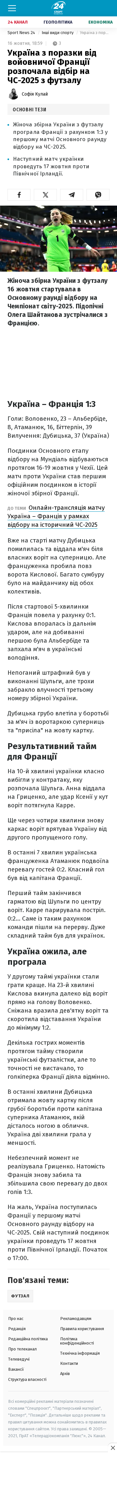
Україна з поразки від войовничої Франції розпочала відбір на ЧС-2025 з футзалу (95, 32)
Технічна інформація (80, 1353)
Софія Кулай (35, 94)
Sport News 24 (21, 32)
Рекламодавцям (75, 1318)
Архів (65, 1373)
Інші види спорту (58, 32)
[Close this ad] (112, 1447)
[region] (58, 1469)
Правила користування (82, 1328)
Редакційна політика (28, 1338)
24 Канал (18, 22)
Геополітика (58, 22)
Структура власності (27, 1379)
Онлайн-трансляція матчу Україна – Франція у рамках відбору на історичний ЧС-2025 (56, 516)
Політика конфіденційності (77, 1341)
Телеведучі (19, 1359)
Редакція (17, 1328)
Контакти (69, 1363)
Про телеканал (22, 1349)
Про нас (15, 1318)
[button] (19, 195)
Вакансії (16, 1369)
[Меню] (12, 8)
